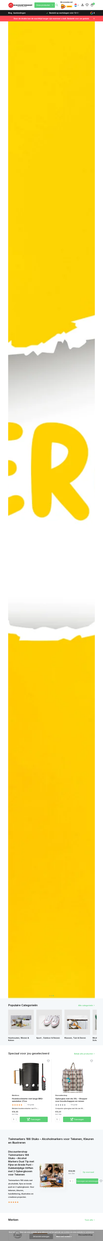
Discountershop (61, 1095)
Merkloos (15, 1095)
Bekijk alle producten (83, 1054)
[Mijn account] (82, 5)
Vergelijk (30, 1105)
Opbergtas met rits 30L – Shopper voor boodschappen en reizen (71, 1099)
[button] (50, 995)
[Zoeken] (57, 5)
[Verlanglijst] (87, 5)
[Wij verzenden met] (66, 5)
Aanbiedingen (19, 13)
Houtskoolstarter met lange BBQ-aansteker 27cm (27, 1099)
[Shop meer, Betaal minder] (20, 5)
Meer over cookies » (64, 1236)
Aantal (72, 1181)
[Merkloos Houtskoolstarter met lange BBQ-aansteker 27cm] (30, 1077)
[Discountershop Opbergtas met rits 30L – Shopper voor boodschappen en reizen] (73, 1077)
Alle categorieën (85, 1005)
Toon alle (89, 1220)
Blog (10, 13)
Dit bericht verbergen (41, 1236)
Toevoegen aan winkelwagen (87, 1181)
